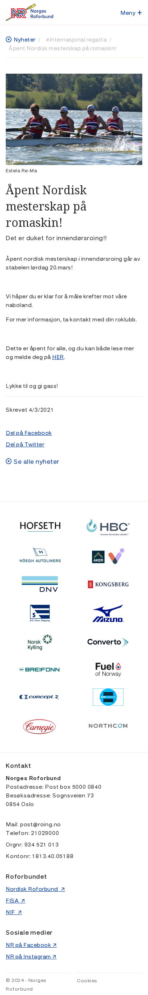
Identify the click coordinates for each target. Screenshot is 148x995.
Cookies (87, 980)
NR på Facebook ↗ (31, 945)
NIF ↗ (14, 912)
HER (58, 357)
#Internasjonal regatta (76, 40)
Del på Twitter (25, 444)
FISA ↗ (16, 901)
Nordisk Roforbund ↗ (35, 889)
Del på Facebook (29, 433)
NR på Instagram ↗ (31, 957)
